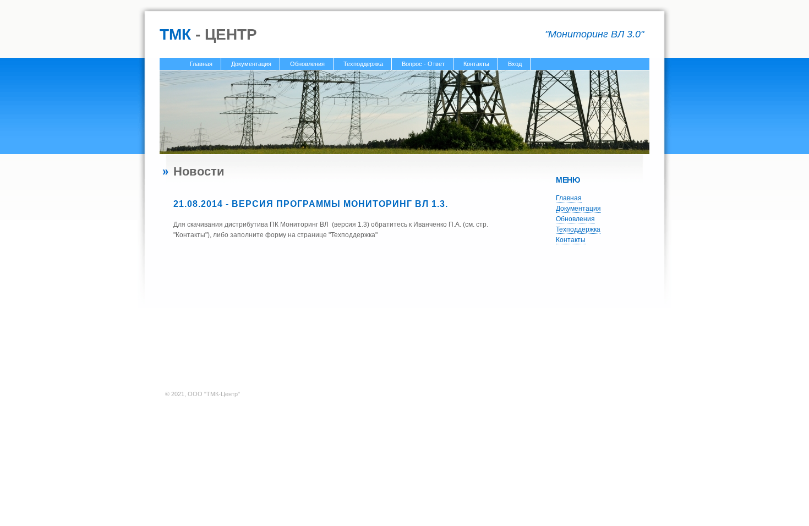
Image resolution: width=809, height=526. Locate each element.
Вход (515, 64)
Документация (251, 64)
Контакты (476, 64)
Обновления (307, 64)
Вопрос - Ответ (423, 64)
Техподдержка (363, 64)
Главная (201, 64)
